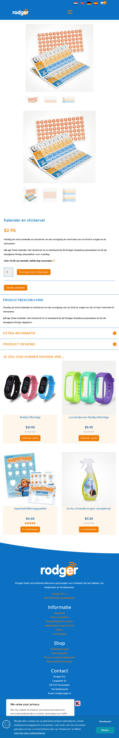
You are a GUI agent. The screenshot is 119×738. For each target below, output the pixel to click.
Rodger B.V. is (59, 593)
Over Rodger (59, 634)
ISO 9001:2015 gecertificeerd (59, 598)
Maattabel (59, 613)
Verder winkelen (15, 287)
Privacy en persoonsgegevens (59, 657)
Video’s (59, 629)
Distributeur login (59, 649)
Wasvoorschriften (59, 617)
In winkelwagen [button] (30, 529)
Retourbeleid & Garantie (59, 661)
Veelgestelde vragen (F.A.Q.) (59, 625)
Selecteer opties (30, 438)
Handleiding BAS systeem (59, 621)
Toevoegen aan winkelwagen (34, 272)
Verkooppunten (59, 653)
